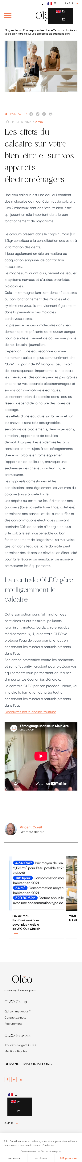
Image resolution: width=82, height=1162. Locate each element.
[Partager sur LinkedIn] (44, 114)
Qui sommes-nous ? (18, 1011)
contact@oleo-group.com (20, 990)
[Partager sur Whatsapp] (51, 114)
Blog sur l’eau (13, 30)
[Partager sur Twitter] (38, 114)
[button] (30, 712)
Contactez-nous (15, 1017)
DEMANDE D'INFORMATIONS (28, 1064)
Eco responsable (33, 30)
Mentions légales (16, 1051)
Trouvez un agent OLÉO (20, 1045)
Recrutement (13, 1023)
